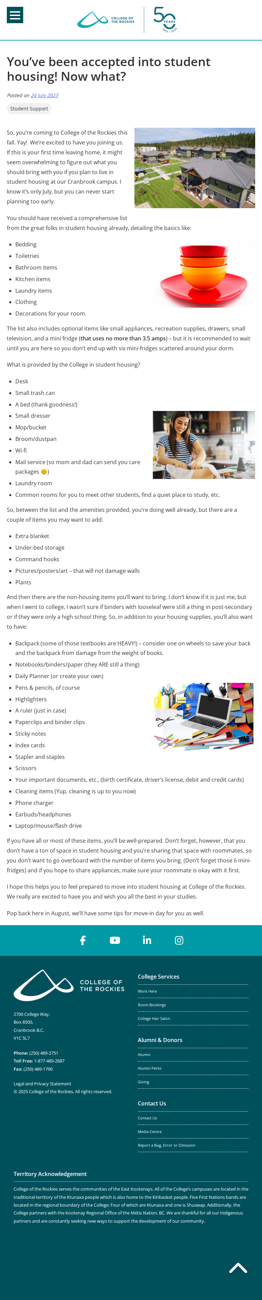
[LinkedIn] (147, 940)
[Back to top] (238, 1269)
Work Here (147, 991)
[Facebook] (82, 940)
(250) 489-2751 (43, 1053)
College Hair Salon (154, 1018)
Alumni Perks (149, 1068)
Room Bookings (152, 1005)
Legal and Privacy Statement (42, 1084)
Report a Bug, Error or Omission (166, 1145)
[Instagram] (179, 940)
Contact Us (152, 1103)
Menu (15, 15)
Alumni (144, 1054)
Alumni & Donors (160, 1040)
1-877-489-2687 (49, 1061)
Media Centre (150, 1131)
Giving (143, 1082)
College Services (158, 976)
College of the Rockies (128, 20)
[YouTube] (114, 940)
